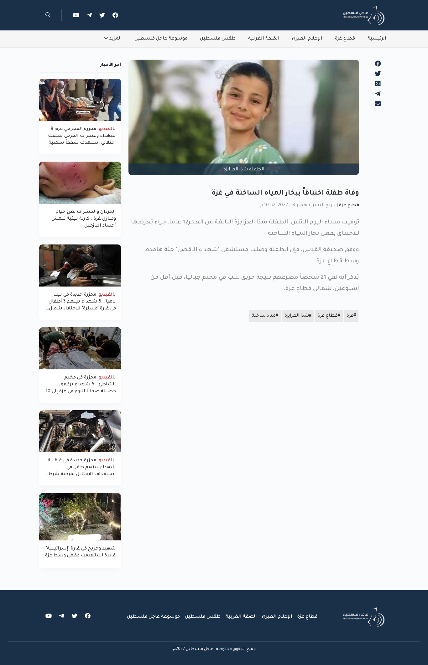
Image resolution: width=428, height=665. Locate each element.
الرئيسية (377, 38)
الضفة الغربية (263, 38)
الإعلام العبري (307, 38)
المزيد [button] (115, 38)
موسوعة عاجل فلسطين (160, 38)
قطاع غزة (345, 38)
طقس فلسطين (218, 38)
